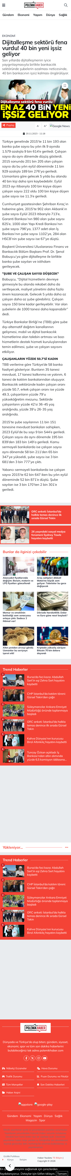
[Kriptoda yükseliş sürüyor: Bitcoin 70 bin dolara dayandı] (52, 636)
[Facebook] (26, 1058)
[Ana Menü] (3, 5)
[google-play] (43, 1105)
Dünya (50, 15)
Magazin (31, 1120)
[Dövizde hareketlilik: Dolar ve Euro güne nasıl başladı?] (52, 601)
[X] (32, 1058)
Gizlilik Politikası (11, 1156)
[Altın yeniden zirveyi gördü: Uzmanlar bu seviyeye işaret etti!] (18, 636)
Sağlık (63, 15)
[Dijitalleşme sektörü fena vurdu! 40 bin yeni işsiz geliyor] (35, 100)
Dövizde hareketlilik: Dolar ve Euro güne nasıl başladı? (52, 614)
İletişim (23, 1159)
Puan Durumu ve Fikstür (54, 1076)
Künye (10, 1159)
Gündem (8, 15)
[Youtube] (44, 1058)
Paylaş (10, 125)
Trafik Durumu (14, 1076)
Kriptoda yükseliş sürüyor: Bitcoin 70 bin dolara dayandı (51, 650)
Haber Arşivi (13, 1092)
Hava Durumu (49, 1068)
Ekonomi (23, 15)
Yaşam (37, 15)
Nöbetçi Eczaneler (16, 1068)
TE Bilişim (57, 1157)
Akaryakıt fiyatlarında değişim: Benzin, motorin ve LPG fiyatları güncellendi (18, 580)
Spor (42, 1120)
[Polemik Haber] (34, 5)
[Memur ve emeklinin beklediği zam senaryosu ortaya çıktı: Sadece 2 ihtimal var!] (18, 601)
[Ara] (66, 5)
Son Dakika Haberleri (52, 1084)
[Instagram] (38, 1058)
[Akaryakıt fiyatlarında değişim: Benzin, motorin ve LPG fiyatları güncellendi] (18, 566)
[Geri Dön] (10, 1166)
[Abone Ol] (60, 125)
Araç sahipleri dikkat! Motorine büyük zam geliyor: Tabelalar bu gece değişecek (51, 582)
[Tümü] (66, 847)
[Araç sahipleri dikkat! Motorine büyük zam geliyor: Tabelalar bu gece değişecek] (52, 566)
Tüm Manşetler (14, 1084)
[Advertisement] (35, 804)
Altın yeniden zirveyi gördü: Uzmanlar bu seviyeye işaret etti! (18, 650)
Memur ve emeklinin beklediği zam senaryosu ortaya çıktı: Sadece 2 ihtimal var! (17, 616)
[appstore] (25, 1105)
